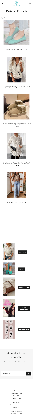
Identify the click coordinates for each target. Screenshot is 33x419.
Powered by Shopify (16, 413)
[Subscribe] (28, 373)
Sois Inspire (18, 411)
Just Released (24, 308)
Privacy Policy (16, 407)
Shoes (21, 269)
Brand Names (24, 329)
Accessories (24, 287)
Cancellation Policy (16, 393)
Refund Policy (16, 402)
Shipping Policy (16, 398)
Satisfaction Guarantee (16, 405)
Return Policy (16, 396)
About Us (16, 390)
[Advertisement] (16, 226)
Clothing (22, 252)
